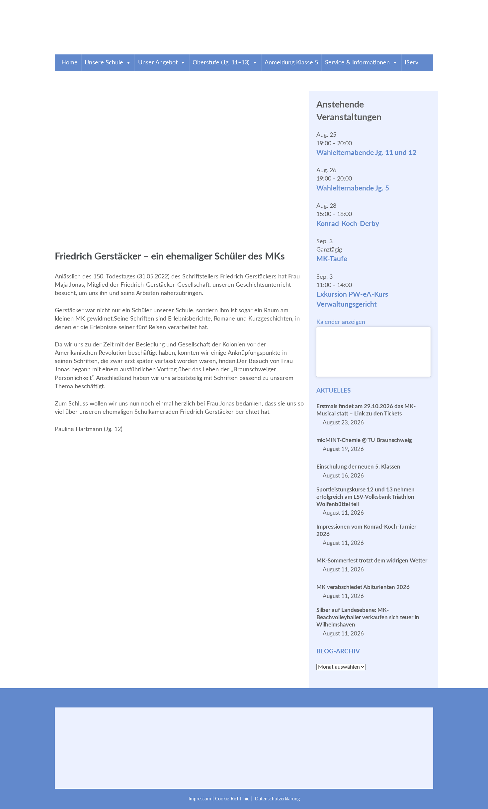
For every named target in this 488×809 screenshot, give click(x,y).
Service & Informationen (357, 63)
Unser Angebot (158, 63)
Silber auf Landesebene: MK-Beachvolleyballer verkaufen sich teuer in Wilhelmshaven (367, 617)
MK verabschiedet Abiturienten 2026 (363, 587)
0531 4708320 (75, 4)
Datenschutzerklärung (277, 798)
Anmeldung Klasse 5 (291, 63)
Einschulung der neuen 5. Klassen (358, 467)
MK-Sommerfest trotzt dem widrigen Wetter (371, 560)
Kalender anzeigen (340, 322)
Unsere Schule (104, 63)
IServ (411, 63)
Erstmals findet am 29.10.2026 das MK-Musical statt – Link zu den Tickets (366, 410)
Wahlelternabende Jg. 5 (352, 188)
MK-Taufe (331, 259)
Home (69, 63)
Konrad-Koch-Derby (347, 223)
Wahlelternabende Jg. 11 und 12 (366, 152)
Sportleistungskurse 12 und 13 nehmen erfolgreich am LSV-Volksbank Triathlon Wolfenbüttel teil (365, 497)
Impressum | (202, 798)
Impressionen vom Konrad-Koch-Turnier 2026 (366, 530)
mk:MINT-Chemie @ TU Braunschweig (364, 440)
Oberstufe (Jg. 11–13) (221, 63)
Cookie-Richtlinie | (234, 798)
